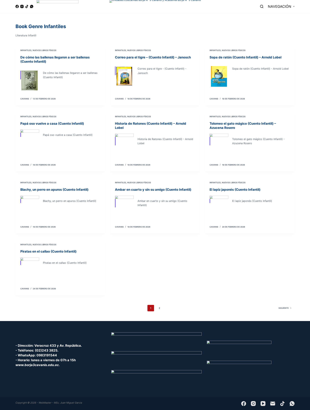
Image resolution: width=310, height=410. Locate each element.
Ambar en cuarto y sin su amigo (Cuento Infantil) (153, 190)
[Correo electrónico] (272, 403)
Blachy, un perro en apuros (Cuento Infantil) (54, 190)
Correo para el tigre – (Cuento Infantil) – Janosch (153, 57)
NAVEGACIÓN (279, 6)
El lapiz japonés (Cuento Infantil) (235, 190)
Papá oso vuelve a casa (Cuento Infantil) (52, 123)
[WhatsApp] (31, 6)
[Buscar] (261, 6)
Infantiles (25, 50)
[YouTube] (263, 403)
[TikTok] (26, 6)
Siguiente (284, 308)
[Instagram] (22, 6)
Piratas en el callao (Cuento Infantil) (48, 251)
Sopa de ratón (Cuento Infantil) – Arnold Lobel (245, 57)
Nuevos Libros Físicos (44, 50)
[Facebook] (17, 6)
